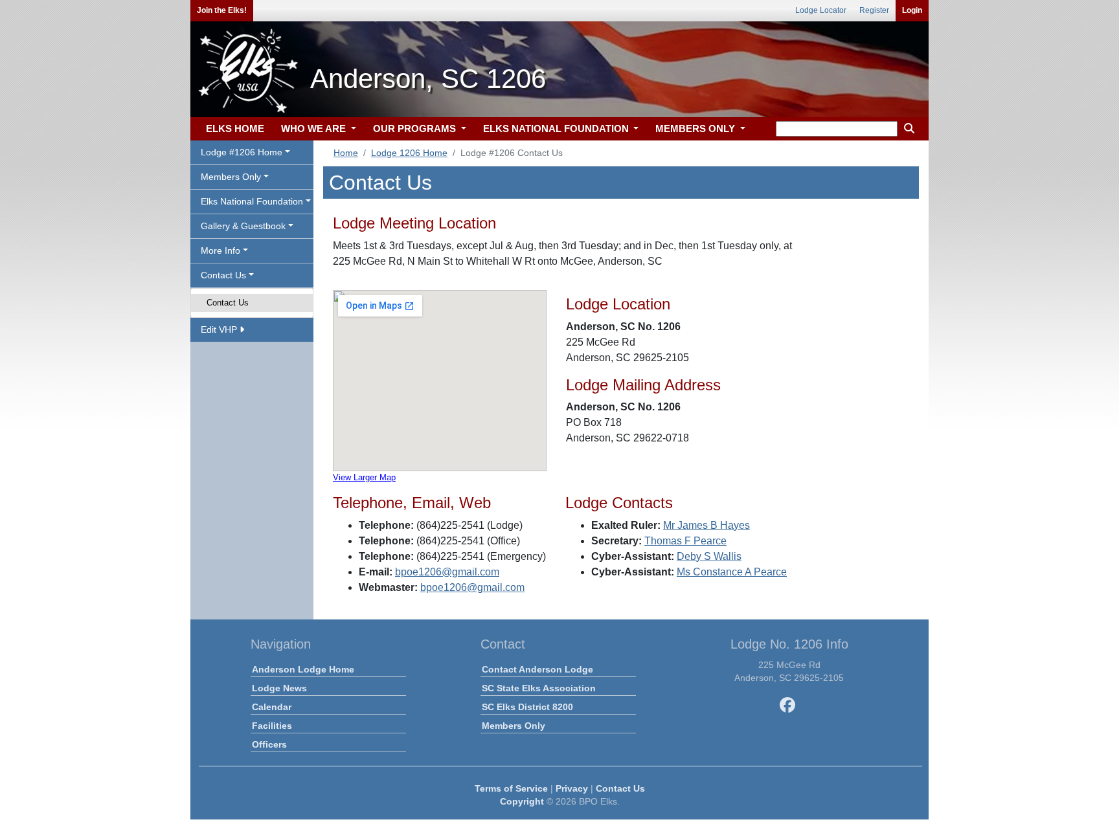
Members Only (513, 725)
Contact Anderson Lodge (537, 669)
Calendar (271, 707)
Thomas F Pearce (685, 540)
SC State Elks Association (539, 688)
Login (912, 10)
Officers (269, 744)
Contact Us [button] (223, 275)
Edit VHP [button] (220, 329)
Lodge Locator (820, 10)
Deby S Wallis (709, 556)
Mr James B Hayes (706, 525)
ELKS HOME (235, 128)
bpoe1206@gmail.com (447, 571)
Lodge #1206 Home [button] (241, 152)
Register (874, 10)
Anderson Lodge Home (303, 669)
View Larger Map (364, 477)
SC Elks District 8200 (527, 707)
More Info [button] (220, 250)
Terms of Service (511, 788)
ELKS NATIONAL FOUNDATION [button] (557, 128)
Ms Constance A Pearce (732, 571)
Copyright (522, 801)
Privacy (572, 788)
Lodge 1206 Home (409, 153)
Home (345, 153)
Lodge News (279, 688)
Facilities (272, 725)
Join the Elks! (222, 10)
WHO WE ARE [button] (314, 128)
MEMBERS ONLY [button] (696, 128)
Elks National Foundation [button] (252, 201)
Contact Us (228, 302)
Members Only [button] (231, 177)
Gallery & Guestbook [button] (243, 226)
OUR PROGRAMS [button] (415, 128)
